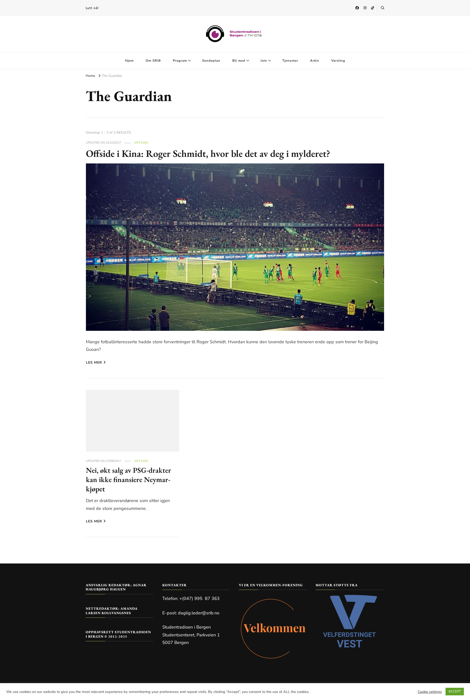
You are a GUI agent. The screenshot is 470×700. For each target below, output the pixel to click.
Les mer (94, 362)
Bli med (238, 60)
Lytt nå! (92, 8)
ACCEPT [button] (454, 691)
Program (180, 60)
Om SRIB (153, 60)
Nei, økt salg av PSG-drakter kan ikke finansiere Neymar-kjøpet (128, 479)
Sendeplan (211, 60)
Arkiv (314, 60)
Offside (141, 143)
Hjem (129, 60)
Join (263, 60)
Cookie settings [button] (430, 691)
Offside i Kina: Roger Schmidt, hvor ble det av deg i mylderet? (208, 153)
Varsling (338, 60)
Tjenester (290, 60)
